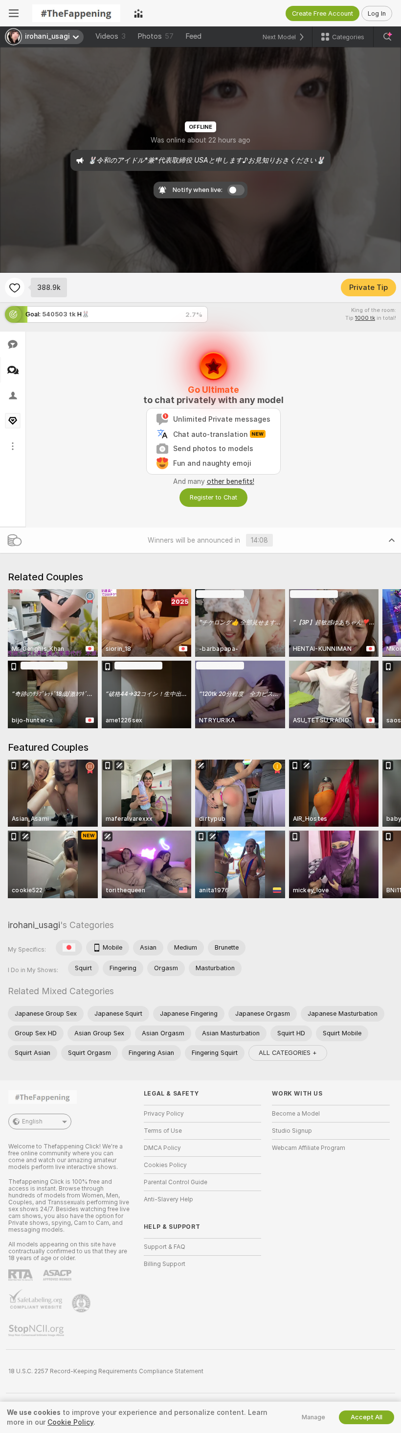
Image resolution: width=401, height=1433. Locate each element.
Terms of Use (163, 1130)
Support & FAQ (164, 1246)
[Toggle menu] (13, 13)
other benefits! (230, 481)
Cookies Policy (165, 1165)
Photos (155, 36)
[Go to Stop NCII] (37, 1331)
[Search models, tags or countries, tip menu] (387, 36)
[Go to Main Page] (76, 13)
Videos (110, 36)
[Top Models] (138, 13)
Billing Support (164, 1264)
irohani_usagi (34, 925)
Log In (377, 13)
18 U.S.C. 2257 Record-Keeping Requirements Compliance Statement (105, 1371)
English (32, 1121)
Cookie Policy (70, 1422)
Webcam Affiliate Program (308, 1148)
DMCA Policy (162, 1148)
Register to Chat (213, 497)
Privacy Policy (164, 1113)
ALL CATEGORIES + (288, 1052)
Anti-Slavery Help (168, 1199)
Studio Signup (292, 1130)
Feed (193, 36)
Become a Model (296, 1113)
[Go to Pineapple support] (82, 1303)
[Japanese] (69, 947)
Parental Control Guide (175, 1182)
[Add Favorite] (14, 287)
